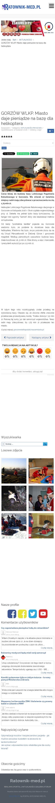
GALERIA (39, 787)
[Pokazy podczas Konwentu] (41, 471)
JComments (50, 375)
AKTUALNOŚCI (28, 787)
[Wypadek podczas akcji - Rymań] (14, 471)
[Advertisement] (27, 77)
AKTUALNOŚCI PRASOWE (31, 128)
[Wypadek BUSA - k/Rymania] (14, 498)
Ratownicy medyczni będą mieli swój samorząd (23, 653)
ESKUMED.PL (14, 796)
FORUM (47, 787)
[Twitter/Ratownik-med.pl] (32, 614)
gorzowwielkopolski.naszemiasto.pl (28, 330)
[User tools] (50, 131)
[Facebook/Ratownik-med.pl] (11, 614)
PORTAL (17, 787)
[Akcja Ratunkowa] (14, 526)
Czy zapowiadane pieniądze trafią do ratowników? (25, 628)
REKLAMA (8, 787)
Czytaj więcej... (47, 648)
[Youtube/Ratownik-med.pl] (43, 614)
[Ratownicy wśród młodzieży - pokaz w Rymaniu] (41, 526)
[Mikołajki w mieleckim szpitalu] (41, 498)
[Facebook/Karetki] (22, 614)
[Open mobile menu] (51, 5)
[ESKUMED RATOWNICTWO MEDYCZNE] (27, 28)
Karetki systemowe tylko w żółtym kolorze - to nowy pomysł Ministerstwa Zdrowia (25, 678)
